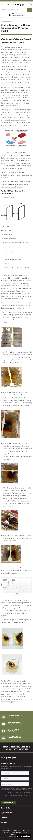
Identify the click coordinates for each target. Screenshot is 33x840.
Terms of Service (6, 830)
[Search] (29, 10)
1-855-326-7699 (19, 749)
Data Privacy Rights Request (19, 832)
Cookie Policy (25, 830)
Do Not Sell (7, 832)
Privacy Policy (16, 830)
